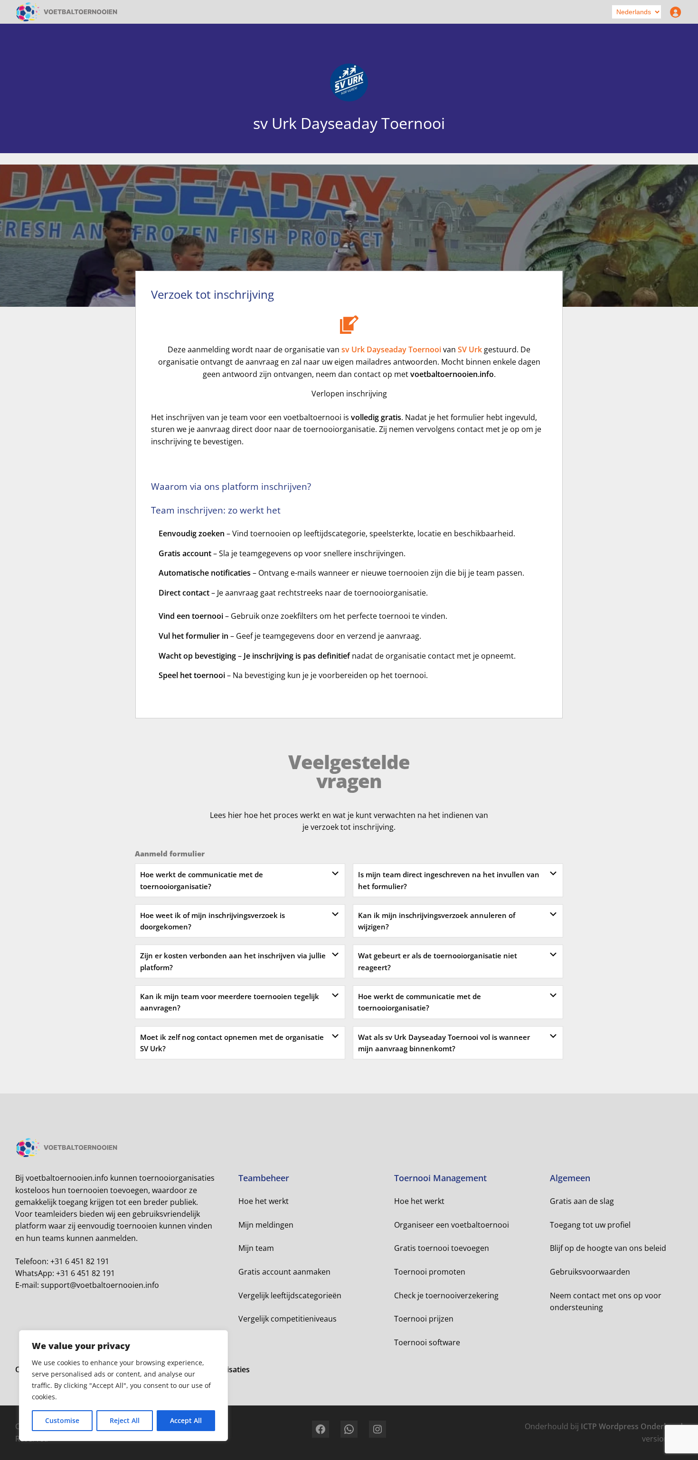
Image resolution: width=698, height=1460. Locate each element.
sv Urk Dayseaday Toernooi (391, 349)
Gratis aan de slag (582, 1201)
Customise (62, 1420)
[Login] (673, 11)
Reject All (125, 1420)
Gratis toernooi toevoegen (441, 1248)
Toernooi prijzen (423, 1318)
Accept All (186, 1420)
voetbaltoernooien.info (452, 374)
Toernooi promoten (429, 1272)
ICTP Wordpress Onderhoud (632, 1426)
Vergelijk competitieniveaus (287, 1318)
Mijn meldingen (265, 1225)
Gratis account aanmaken (284, 1272)
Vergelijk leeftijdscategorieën (289, 1295)
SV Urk (470, 349)
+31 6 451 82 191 (79, 1261)
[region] (123, 1385)
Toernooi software (427, 1342)
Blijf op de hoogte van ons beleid (608, 1248)
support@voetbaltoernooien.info (100, 1285)
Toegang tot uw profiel (590, 1225)
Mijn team (256, 1248)
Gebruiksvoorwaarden (590, 1272)
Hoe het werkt (263, 1201)
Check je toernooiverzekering (446, 1295)
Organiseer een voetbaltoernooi (451, 1225)
